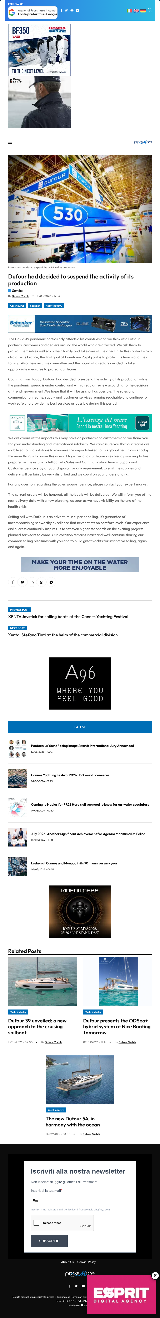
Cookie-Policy (86, 1262)
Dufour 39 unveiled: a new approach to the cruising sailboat (37, 1026)
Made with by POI (80, 1305)
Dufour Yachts (20, 296)
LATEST (80, 727)
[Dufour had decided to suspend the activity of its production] (32, 582)
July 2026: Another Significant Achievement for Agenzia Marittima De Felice (88, 834)
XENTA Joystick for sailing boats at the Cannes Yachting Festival (68, 616)
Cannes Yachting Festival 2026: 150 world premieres (70, 775)
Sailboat (35, 305)
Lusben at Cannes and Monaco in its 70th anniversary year (74, 863)
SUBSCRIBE (49, 1241)
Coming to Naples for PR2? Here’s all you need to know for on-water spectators (90, 804)
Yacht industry (54, 305)
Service (18, 290)
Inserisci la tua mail (46, 1191)
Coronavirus (17, 305)
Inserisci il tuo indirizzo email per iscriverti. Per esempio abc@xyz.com (70, 1209)
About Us (67, 1262)
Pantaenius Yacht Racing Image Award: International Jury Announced (82, 746)
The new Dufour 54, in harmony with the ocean (73, 1121)
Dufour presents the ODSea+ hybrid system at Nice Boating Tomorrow (117, 1026)
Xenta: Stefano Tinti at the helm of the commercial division (63, 634)
